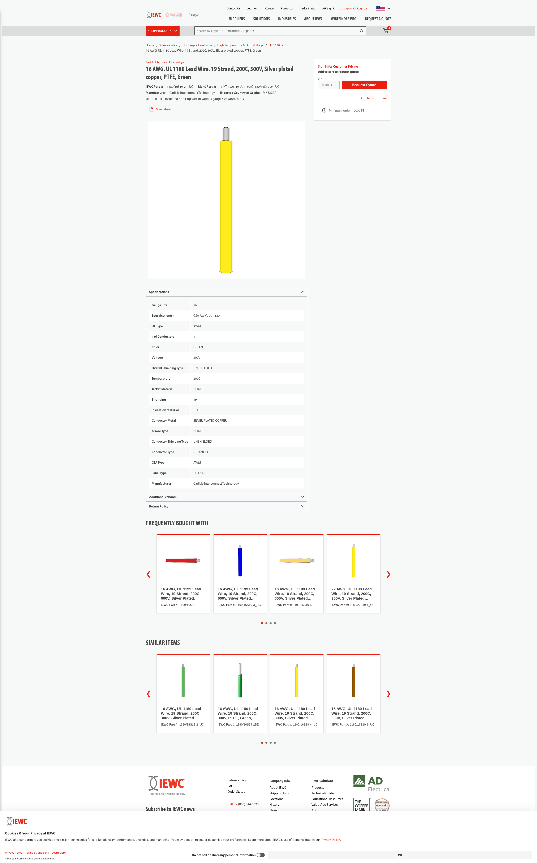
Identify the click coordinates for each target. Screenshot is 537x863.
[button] (381, 8)
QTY (320, 78)
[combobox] (381, 8)
